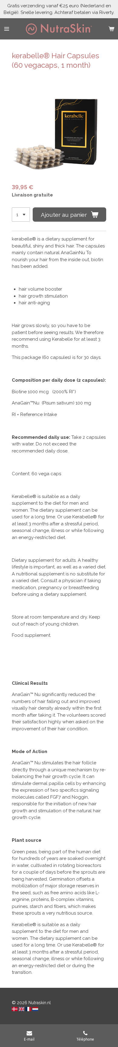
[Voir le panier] (111, 28)
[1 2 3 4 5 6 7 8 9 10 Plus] (21, 214)
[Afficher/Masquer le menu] (6, 28)
